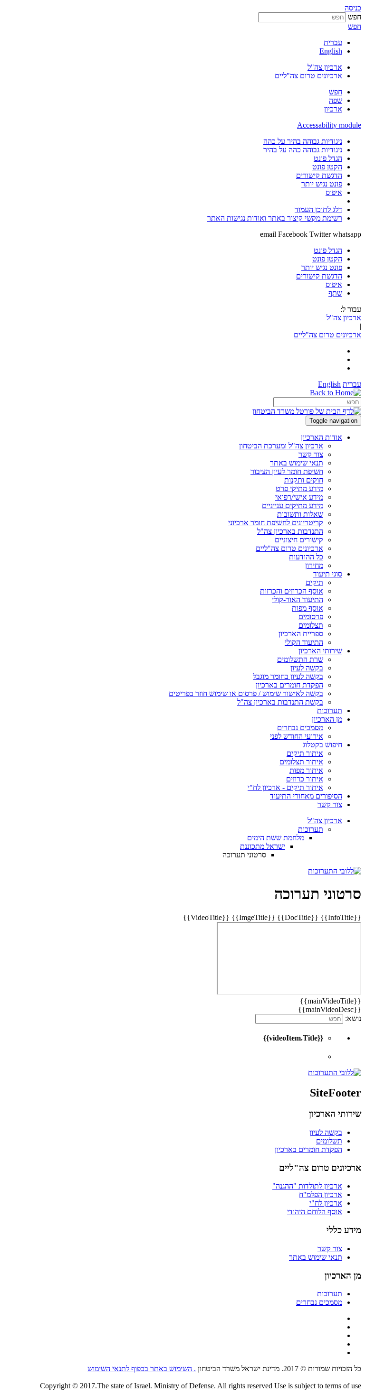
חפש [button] (354, 26)
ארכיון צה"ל (324, 67)
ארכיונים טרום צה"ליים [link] (289, 548)
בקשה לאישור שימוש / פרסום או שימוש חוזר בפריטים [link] (246, 693)
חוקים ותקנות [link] (303, 480)
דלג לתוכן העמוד (318, 209)
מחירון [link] (314, 565)
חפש (354, 17)
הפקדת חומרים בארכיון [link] (289, 685)
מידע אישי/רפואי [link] (299, 497)
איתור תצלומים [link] (301, 762)
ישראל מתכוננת (262, 846)
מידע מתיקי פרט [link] (299, 488)
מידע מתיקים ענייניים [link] (292, 506)
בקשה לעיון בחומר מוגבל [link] (288, 676)
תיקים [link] (314, 582)
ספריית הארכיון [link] (301, 634)
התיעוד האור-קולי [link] (297, 599)
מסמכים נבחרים (319, 1302)
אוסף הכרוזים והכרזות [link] (291, 591)
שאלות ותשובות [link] (300, 514)
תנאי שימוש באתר (315, 1257)
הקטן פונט (327, 167)
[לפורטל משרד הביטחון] (306, 411)
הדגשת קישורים (319, 175)
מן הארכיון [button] (327, 719)
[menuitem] (173, 141)
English (330, 51)
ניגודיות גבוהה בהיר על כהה (302, 141)
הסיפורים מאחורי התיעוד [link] (306, 796)
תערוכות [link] (329, 710)
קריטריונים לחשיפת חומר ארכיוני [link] (275, 523)
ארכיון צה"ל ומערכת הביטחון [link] (281, 446)
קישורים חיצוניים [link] (299, 540)
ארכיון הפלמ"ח (320, 1194)
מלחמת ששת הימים (275, 838)
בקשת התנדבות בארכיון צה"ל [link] (280, 702)
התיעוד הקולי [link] (304, 642)
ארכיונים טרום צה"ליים (308, 76)
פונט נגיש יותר (321, 184)
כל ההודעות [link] (306, 557)
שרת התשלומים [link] (300, 659)
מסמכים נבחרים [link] (300, 728)
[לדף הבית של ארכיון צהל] (335, 393)
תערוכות (310, 829)
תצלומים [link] (310, 625)
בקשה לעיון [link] (306, 668)
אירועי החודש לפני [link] (296, 736)
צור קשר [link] (310, 454)
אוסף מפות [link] (307, 608)
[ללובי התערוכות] (334, 871)
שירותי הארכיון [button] (320, 651)
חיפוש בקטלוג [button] (322, 745)
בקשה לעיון (325, 1132)
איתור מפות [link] (306, 770)
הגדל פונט (328, 158)
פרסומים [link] (310, 617)
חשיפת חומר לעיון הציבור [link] (286, 471)
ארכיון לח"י (325, 1203)
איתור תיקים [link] (305, 753)
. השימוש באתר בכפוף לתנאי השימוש (141, 1369)
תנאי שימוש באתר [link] (296, 463)
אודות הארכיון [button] (321, 437)
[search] (317, 402)
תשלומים (329, 1141)
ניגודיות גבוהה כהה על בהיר (302, 150)
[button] (335, 92)
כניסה (353, 8)
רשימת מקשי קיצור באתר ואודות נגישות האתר (274, 218)
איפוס (334, 192)
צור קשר (329, 1249)
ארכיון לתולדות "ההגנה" (307, 1186)
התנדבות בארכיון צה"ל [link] (290, 531)
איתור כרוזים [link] (304, 779)
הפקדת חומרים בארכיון (308, 1149)
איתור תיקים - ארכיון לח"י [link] (285, 787)
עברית (333, 42)
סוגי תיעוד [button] (327, 574)
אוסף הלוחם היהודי (314, 1212)
